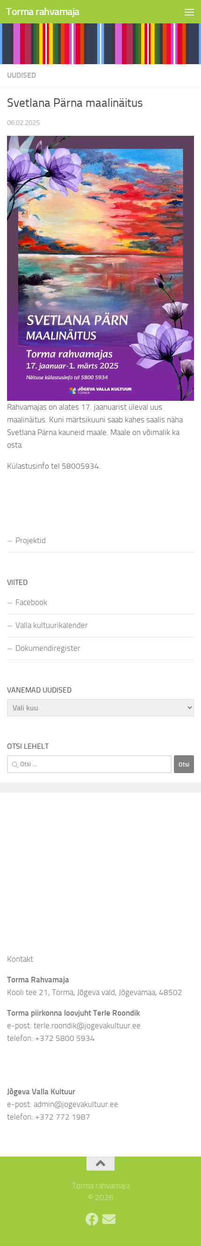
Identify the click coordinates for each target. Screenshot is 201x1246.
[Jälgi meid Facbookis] (92, 1219)
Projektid (30, 540)
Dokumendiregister (47, 648)
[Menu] (189, 11)
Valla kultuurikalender (51, 625)
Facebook (31, 602)
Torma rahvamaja (42, 11)
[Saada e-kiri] (108, 1219)
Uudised (21, 75)
